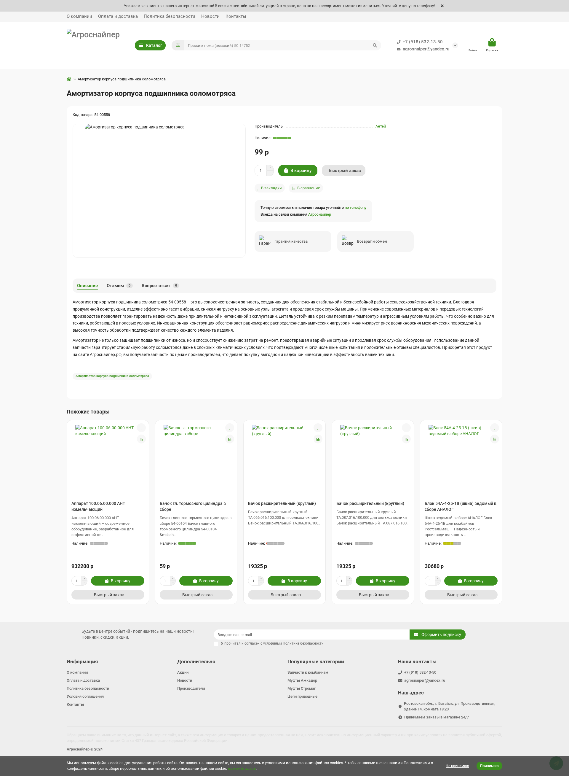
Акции (182, 672)
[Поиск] (375, 45)
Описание (87, 285)
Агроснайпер (319, 214)
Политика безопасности (169, 16)
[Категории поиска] (178, 45)
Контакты (236, 16)
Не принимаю (457, 766)
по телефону (355, 207)
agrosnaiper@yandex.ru (426, 49)
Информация (82, 661)
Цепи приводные (302, 696)
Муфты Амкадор (302, 680)
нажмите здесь (242, 768)
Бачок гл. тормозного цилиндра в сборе (193, 506)
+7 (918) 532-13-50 (423, 41)
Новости (210, 16)
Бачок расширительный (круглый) (282, 503)
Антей (380, 126)
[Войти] (473, 43)
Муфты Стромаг (301, 688)
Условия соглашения (85, 696)
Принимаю (489, 766)
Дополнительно (196, 661)
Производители (191, 688)
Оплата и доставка (118, 16)
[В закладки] (141, 427)
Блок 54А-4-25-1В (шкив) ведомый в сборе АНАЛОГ (460, 506)
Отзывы (118, 285)
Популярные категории (315, 661)
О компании (79, 16)
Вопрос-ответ (159, 285)
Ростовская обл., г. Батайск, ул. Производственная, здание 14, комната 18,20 (449, 706)
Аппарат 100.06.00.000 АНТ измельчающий (98, 506)
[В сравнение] (141, 439)
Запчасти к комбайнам (307, 672)
